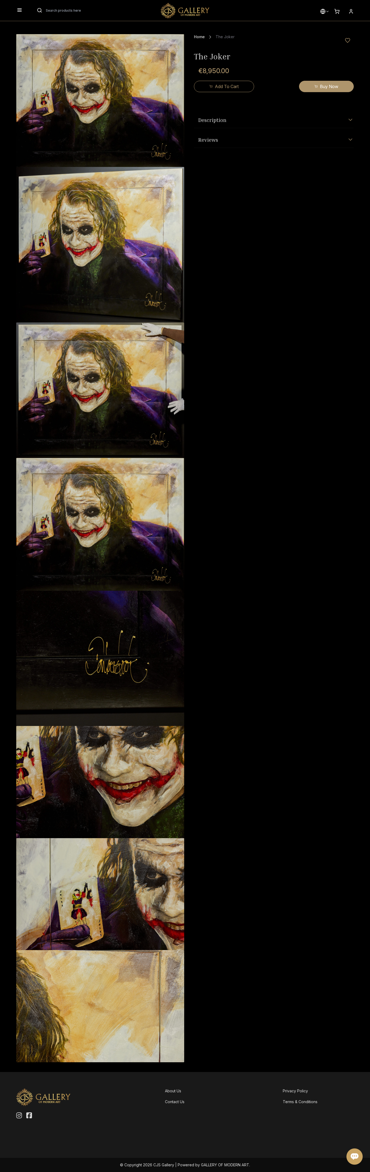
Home (199, 36)
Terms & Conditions (300, 1101)
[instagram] (19, 1115)
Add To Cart (227, 86)
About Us (173, 1091)
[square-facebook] (29, 1115)
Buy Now (329, 86)
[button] (323, 11)
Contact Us (174, 1101)
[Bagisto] (185, 10)
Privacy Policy (295, 1091)
